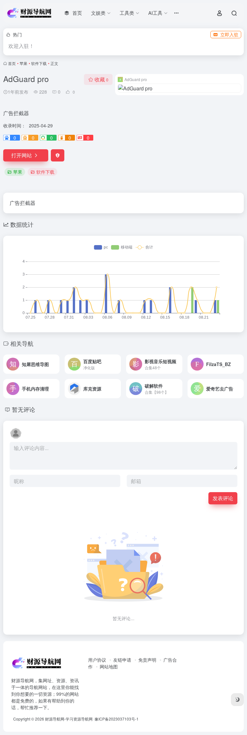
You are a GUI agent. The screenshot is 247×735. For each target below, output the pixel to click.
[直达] (56, 364)
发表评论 (223, 498)
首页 (12, 63)
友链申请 (122, 660)
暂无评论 (23, 409)
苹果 (23, 63)
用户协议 (97, 660)
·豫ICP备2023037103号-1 (116, 718)
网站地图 (109, 666)
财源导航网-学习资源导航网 (69, 718)
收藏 (101, 79)
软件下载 (39, 63)
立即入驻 (229, 34)
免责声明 (147, 660)
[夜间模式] (237, 699)
